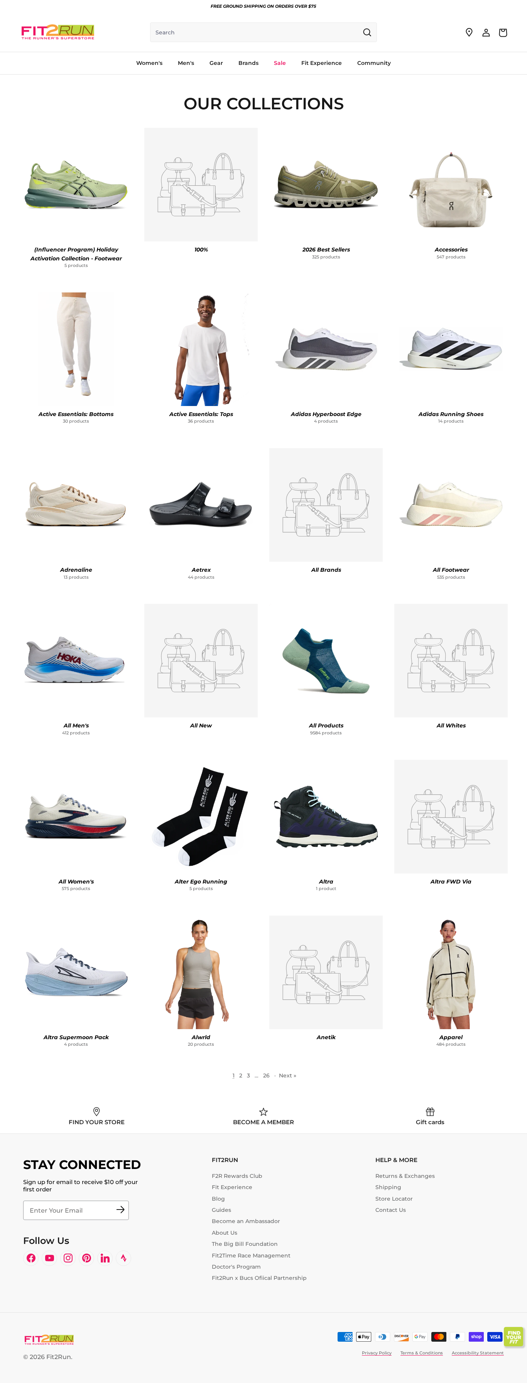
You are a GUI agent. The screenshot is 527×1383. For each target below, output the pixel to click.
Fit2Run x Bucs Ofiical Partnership (259, 1277)
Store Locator (394, 1198)
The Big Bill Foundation (245, 1243)
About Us (224, 1232)
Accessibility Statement (478, 1353)
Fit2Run (58, 1357)
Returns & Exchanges (405, 1175)
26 (266, 1075)
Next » (287, 1075)
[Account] (486, 32)
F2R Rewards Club (237, 1175)
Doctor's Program (236, 1266)
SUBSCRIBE (120, 1210)
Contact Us (390, 1209)
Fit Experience (232, 1187)
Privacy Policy (377, 1353)
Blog (218, 1198)
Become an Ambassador (246, 1221)
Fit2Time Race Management (251, 1255)
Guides (221, 1209)
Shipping (388, 1187)
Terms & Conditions (421, 1353)
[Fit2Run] (57, 32)
